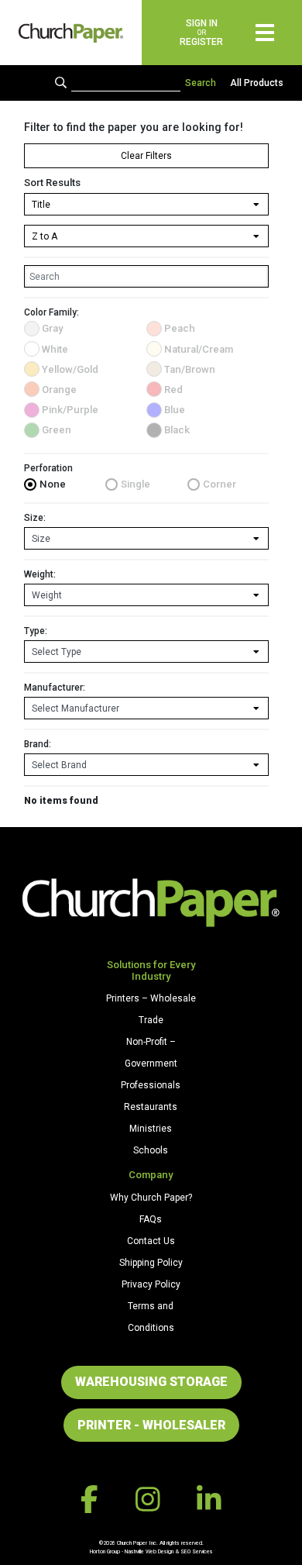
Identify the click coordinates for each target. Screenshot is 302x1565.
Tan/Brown (189, 369)
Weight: (40, 574)
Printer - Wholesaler (151, 1425)
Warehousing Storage (151, 1381)
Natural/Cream (198, 349)
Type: (35, 631)
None (52, 484)
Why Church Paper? (151, 1197)
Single (135, 484)
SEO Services (196, 1551)
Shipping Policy (151, 1262)
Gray (52, 328)
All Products (256, 83)
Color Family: (51, 312)
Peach (179, 328)
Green (56, 430)
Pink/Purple (70, 409)
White (55, 349)
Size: (35, 517)
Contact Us (151, 1241)
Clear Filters (146, 155)
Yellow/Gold (70, 369)
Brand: (37, 744)
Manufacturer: (54, 687)
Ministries (150, 1128)
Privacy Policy (151, 1284)
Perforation (48, 468)
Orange (59, 389)
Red (173, 389)
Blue (174, 409)
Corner (219, 484)
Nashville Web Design (149, 1551)
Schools (150, 1150)
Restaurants (150, 1106)
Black (177, 430)
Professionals (150, 1085)
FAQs (150, 1219)
